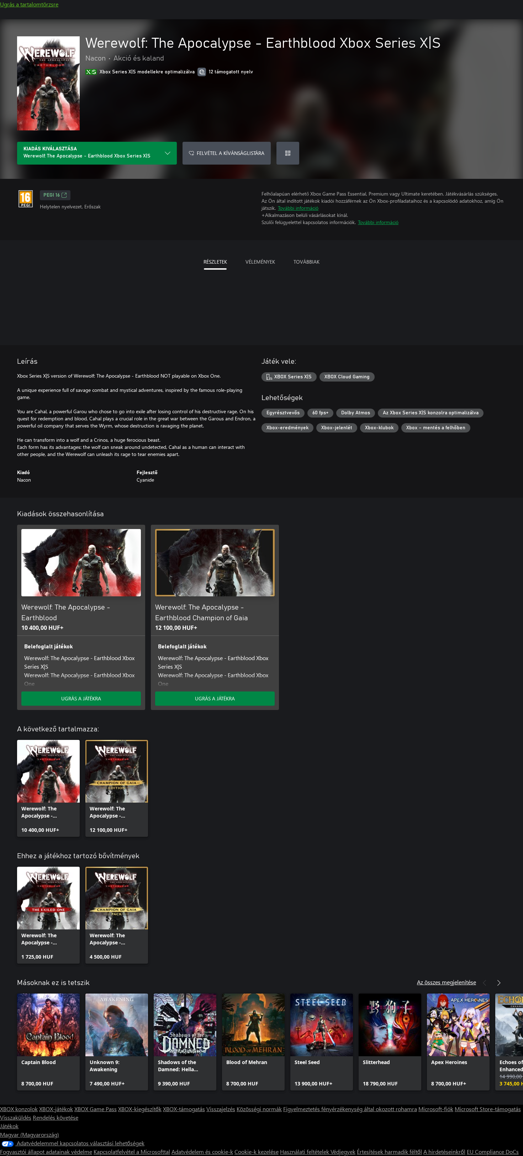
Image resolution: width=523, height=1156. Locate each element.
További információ (298, 207)
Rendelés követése (55, 1117)
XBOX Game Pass (95, 1109)
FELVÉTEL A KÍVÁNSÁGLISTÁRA (230, 153)
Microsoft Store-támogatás (488, 1109)
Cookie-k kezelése (256, 1151)
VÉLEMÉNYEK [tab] (260, 261)
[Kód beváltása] (287, 153)
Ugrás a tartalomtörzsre (29, 4)
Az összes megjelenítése (446, 982)
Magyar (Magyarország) (29, 1134)
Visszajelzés (220, 1109)
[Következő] (499, 983)
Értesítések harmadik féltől (389, 1151)
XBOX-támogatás (184, 1109)
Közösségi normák (259, 1109)
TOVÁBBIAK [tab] (306, 261)
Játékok (9, 1126)
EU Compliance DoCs (493, 1151)
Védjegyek (343, 1151)
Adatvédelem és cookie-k (202, 1151)
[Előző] (484, 983)
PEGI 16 (51, 195)
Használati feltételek (305, 1151)
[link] (48, 788)
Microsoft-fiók (435, 1109)
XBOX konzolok (19, 1109)
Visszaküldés (15, 1117)
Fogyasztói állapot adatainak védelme (46, 1151)
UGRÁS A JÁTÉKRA (81, 698)
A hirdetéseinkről (444, 1151)
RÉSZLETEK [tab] (215, 261)
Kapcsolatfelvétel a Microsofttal (132, 1151)
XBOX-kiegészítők (140, 1109)
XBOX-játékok (56, 1109)
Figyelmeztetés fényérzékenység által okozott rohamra (350, 1109)
